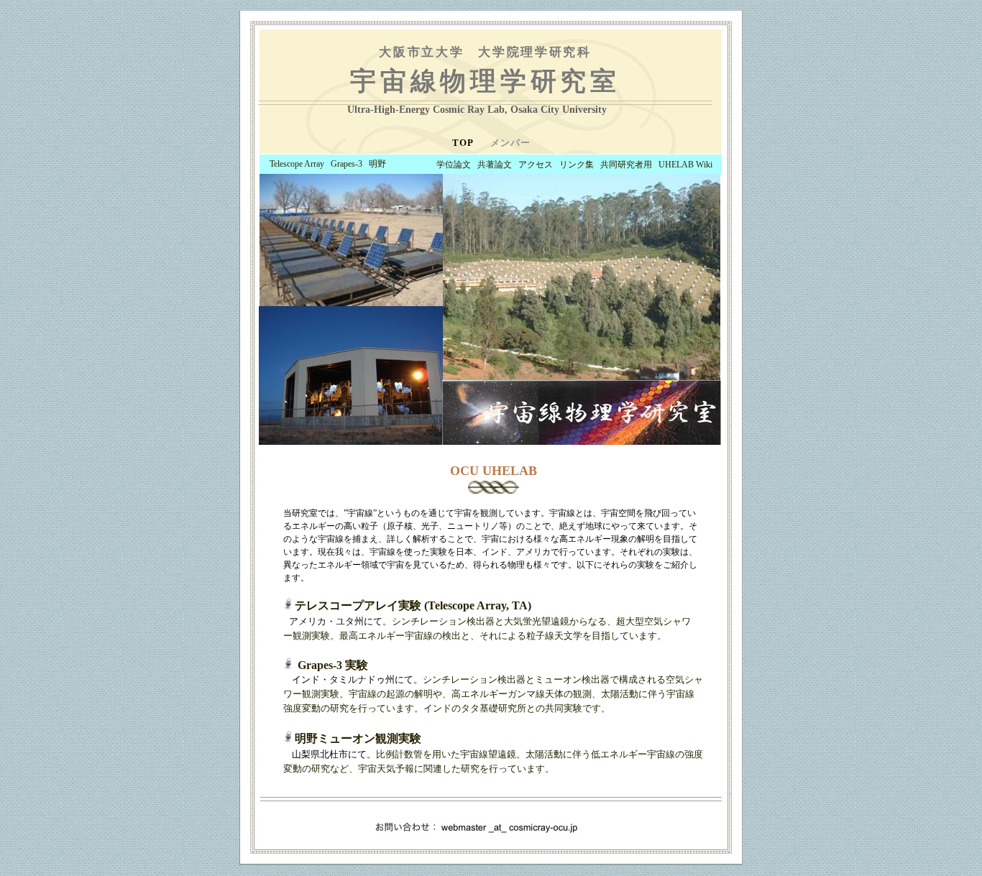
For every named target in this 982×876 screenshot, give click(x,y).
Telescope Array (297, 164)
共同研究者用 (626, 165)
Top (464, 143)
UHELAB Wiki (685, 165)
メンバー (510, 143)
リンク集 (576, 165)
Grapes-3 (346, 164)
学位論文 (453, 165)
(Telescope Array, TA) (413, 605)
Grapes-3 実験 (333, 665)
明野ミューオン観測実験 (358, 738)
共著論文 (494, 165)
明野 (377, 164)
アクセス (535, 165)
